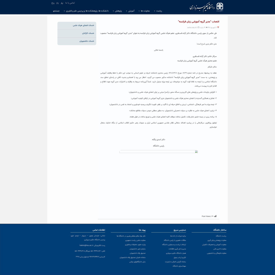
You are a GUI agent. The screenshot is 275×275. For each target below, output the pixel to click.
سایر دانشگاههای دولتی (137, 262)
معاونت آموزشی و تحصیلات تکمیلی (214, 244)
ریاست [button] (159, 11)
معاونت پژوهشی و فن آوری (217, 240)
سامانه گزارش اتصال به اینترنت (175, 262)
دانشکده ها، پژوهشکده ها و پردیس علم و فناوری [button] (87, 11)
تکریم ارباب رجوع (180, 257)
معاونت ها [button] (145, 11)
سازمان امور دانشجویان (138, 249)
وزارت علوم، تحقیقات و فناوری (135, 244)
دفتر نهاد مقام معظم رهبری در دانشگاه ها (131, 236)
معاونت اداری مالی (219, 249)
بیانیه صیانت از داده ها (178, 236)
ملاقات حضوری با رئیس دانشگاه (175, 240)
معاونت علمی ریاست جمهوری (135, 240)
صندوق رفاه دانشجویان (138, 253)
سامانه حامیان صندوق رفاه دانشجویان (133, 257)
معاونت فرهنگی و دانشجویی (216, 253)
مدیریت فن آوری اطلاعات (177, 249)
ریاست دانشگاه (221, 236)
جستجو (56, 11)
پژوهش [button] (118, 11)
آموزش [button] (131, 11)
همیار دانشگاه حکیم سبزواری (176, 253)
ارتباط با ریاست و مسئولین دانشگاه (174, 244)
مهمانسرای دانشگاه (179, 266)
